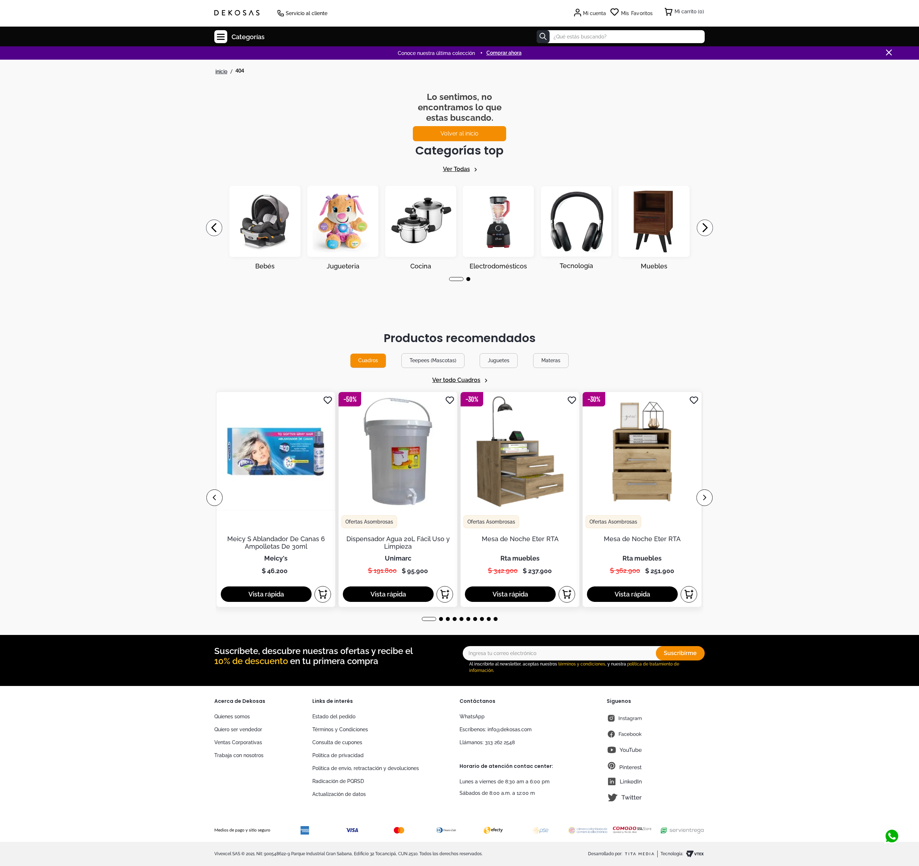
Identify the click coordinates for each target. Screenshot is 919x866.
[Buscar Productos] (543, 36)
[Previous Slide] (214, 228)
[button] (451, 279)
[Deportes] (498, 228)
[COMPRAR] (322, 594)
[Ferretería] (576, 228)
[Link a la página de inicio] (221, 71)
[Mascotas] (343, 228)
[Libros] (654, 228)
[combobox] (621, 36)
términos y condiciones (581, 664)
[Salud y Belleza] (420, 228)
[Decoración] (265, 228)
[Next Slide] (705, 228)
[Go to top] (891, 812)
